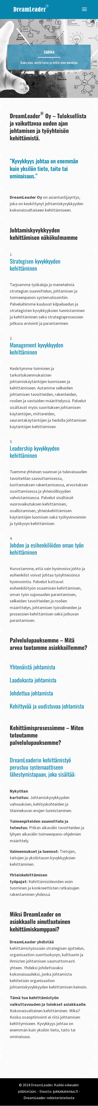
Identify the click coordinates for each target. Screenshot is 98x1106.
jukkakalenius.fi (65, 1091)
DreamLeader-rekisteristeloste (49, 1097)
